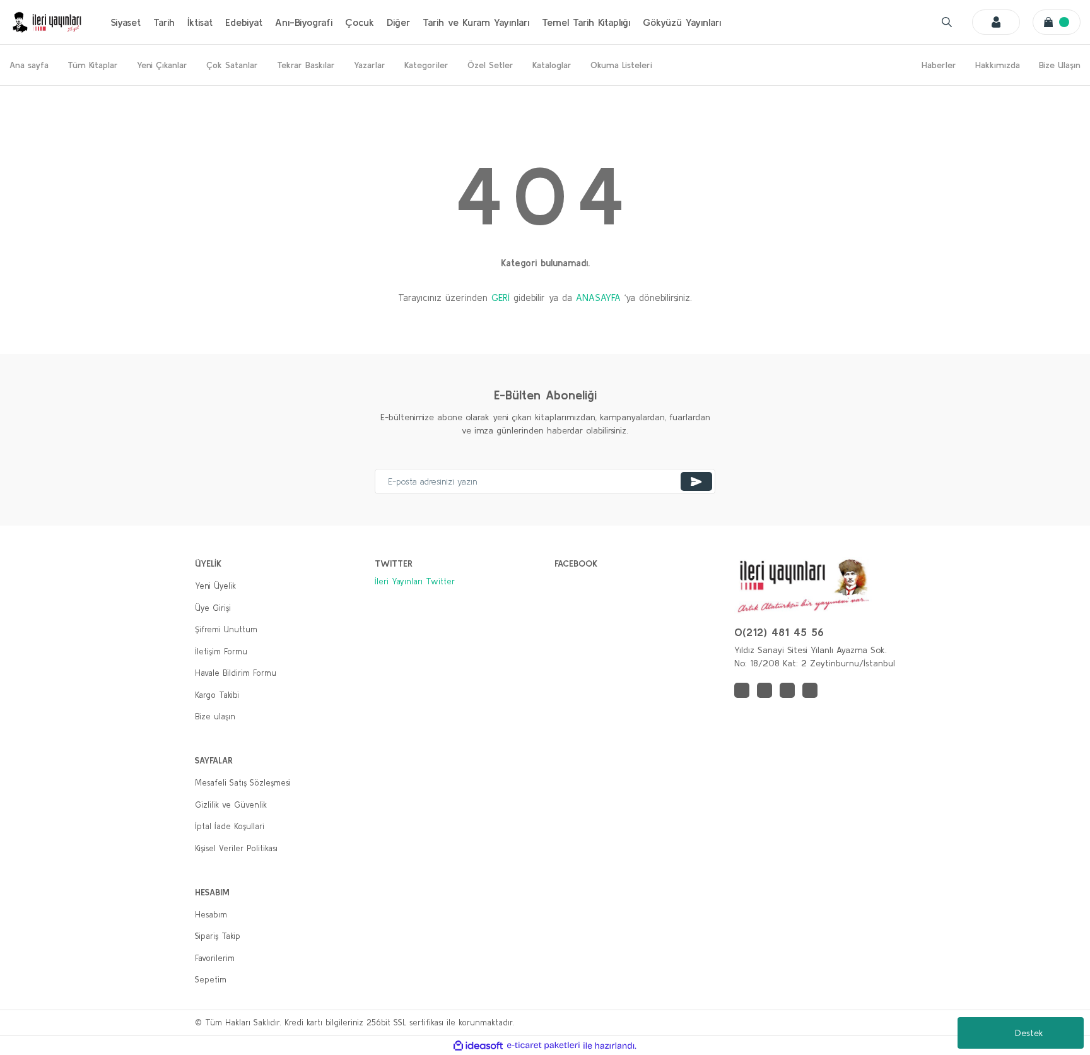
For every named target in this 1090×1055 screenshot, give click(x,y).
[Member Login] (996, 22)
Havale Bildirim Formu (235, 673)
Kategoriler (426, 65)
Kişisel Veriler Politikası (236, 848)
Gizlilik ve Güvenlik (231, 805)
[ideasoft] (478, 1045)
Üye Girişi (213, 608)
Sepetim (210, 979)
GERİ (500, 297)
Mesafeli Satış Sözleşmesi (242, 782)
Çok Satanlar (232, 65)
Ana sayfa (29, 65)
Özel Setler (490, 65)
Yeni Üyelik (215, 586)
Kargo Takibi (217, 695)
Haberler (939, 65)
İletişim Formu (221, 651)
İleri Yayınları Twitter (415, 581)
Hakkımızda (997, 65)
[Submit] (696, 481)
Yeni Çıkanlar (162, 65)
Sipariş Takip (217, 936)
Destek (1029, 1033)
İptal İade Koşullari (229, 826)
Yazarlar (369, 65)
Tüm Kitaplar (92, 65)
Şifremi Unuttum (226, 629)
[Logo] (47, 22)
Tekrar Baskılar (306, 65)
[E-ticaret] (543, 1045)
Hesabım (211, 914)
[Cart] (1057, 22)
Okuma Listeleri (621, 65)
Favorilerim (215, 958)
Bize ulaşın (215, 716)
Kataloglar (551, 65)
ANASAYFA (598, 297)
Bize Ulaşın (1060, 65)
